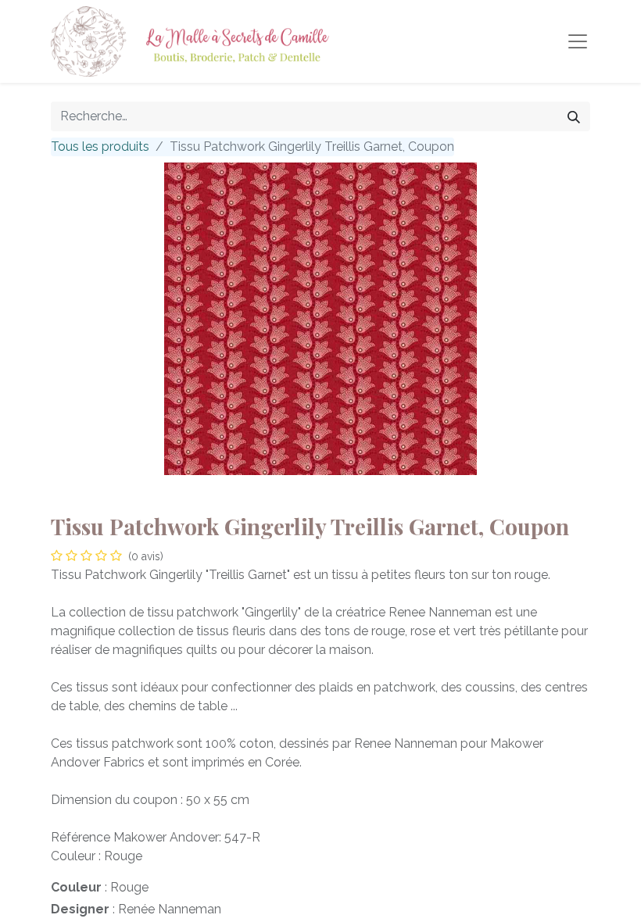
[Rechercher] (573, 116)
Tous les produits (100, 146)
